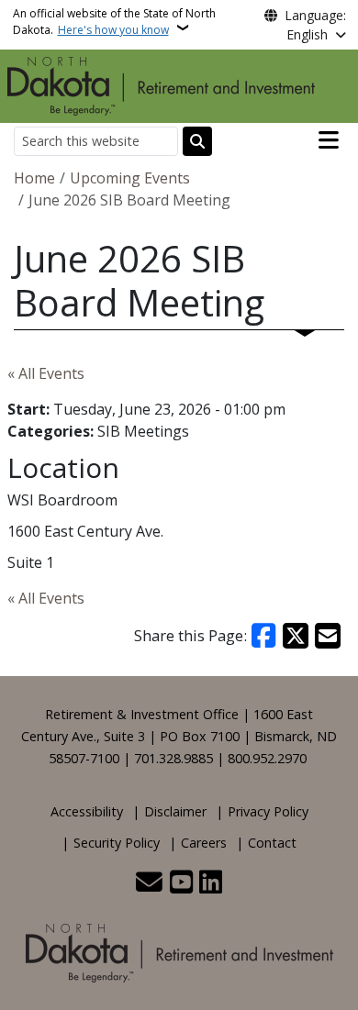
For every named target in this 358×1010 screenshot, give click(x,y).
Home (34, 178)
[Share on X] (295, 636)
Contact (272, 842)
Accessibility (86, 811)
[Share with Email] (327, 636)
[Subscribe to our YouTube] (181, 883)
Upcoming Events (130, 178)
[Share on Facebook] (264, 636)
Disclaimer (175, 811)
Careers (204, 842)
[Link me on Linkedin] (210, 883)
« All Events (45, 373)
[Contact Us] (149, 883)
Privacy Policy (268, 811)
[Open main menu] (328, 140)
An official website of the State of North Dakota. (114, 22)
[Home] (161, 84)
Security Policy (116, 842)
